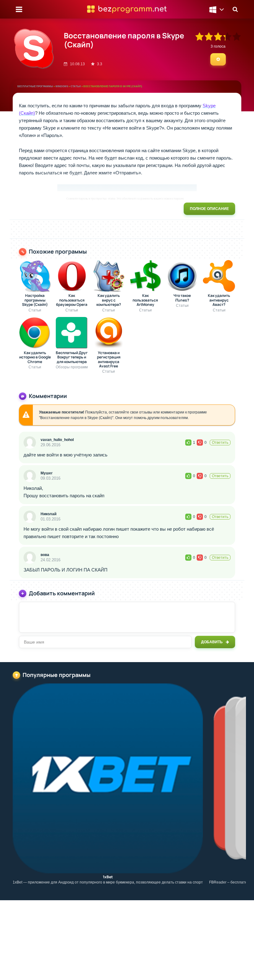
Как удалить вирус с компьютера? (108, 300)
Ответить (220, 442)
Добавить (212, 642)
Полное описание (209, 209)
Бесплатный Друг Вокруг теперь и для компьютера (72, 357)
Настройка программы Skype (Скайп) (35, 300)
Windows (61, 86)
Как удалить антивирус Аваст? (219, 300)
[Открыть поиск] (235, 9)
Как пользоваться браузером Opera (71, 300)
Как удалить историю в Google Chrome (35, 357)
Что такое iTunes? (182, 297)
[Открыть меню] (19, 9)
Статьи (76, 86)
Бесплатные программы (35, 86)
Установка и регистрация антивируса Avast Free (108, 360)
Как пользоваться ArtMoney (145, 300)
